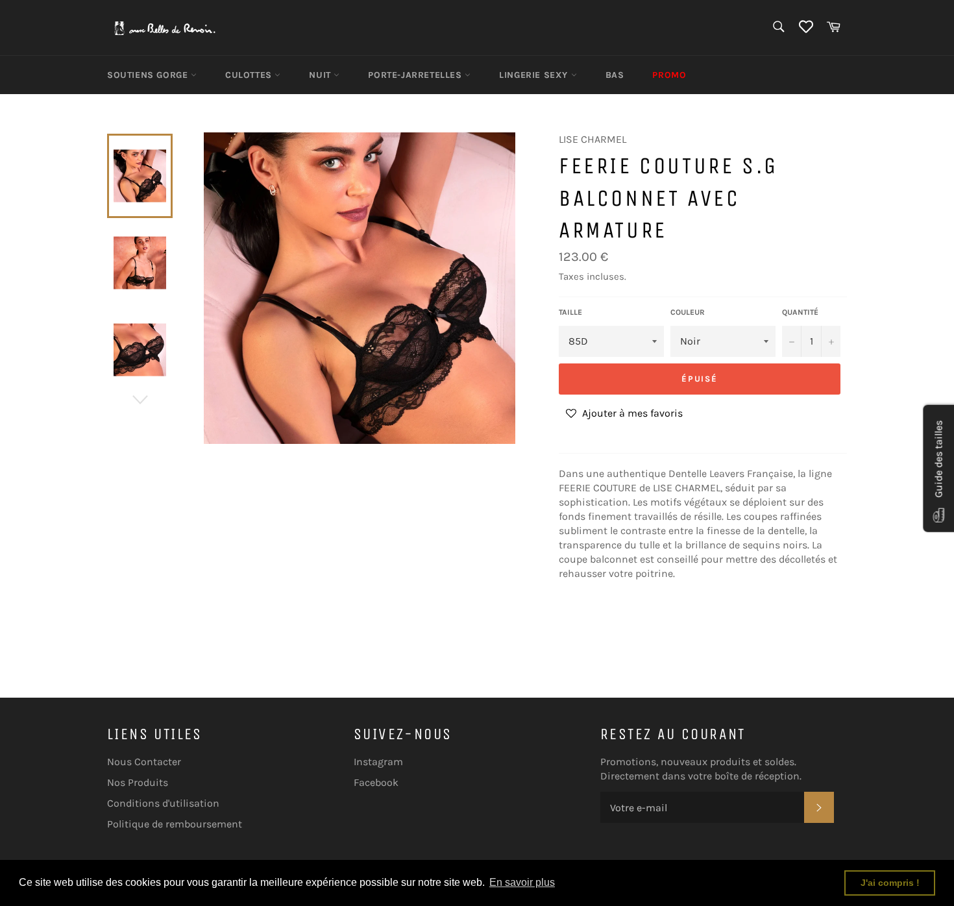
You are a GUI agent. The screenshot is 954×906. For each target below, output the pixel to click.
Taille (570, 312)
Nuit (321, 74)
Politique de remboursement (174, 824)
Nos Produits (137, 782)
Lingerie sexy (534, 74)
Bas (614, 74)
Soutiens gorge (149, 74)
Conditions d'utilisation (163, 803)
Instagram (378, 761)
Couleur (687, 312)
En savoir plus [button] (522, 882)
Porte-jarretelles (416, 74)
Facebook (376, 782)
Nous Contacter (144, 761)
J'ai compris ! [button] (890, 882)
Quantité (800, 312)
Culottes (250, 74)
